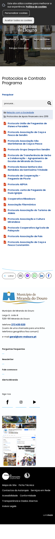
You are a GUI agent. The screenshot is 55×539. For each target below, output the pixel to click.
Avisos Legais (9, 506)
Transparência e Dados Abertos (20, 501)
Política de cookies (36, 6)
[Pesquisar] (49, 103)
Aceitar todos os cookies (18, 20)
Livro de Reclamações (11, 476)
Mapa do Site (9, 485)
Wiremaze (48, 515)
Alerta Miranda (10, 379)
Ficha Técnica (26, 485)
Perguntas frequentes (13, 349)
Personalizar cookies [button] (16, 13)
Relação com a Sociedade (20, 112)
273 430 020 (18, 324)
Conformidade (28, 495)
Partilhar (48, 275)
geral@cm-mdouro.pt (22, 336)
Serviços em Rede (40, 490)
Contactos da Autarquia (15, 490)
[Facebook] (7, 402)
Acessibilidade (27, 475)
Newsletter (8, 359)
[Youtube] (34, 402)
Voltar (11, 276)
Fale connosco (9, 369)
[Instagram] (21, 402)
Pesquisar (8, 94)
